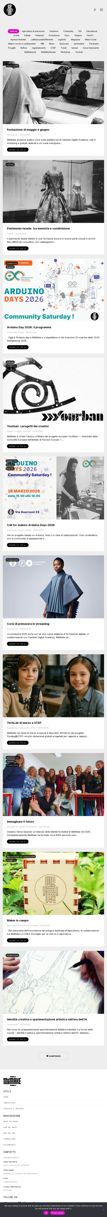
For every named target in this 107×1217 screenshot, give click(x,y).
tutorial (75, 48)
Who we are (9, 1133)
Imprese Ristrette (18, 39)
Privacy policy (57, 1213)
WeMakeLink (30, 52)
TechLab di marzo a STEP (24, 722)
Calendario (9, 1145)
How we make (10, 1127)
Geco (67, 35)
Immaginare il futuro (20, 821)
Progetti (11, 48)
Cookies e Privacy (13, 1109)
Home (5, 1097)
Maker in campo (18, 920)
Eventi (16, 35)
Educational (92, 31)
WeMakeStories (48, 52)
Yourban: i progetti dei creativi (28, 426)
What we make (10, 1121)
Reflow (23, 48)
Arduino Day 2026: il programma (29, 327)
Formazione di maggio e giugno (28, 129)
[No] (103, 1209)
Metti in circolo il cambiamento (22, 44)
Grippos (78, 35)
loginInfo (62, 39)
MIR (42, 44)
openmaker (79, 44)
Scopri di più (16, 150)
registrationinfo (39, 48)
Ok (46, 1213)
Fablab (27, 35)
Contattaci (9, 1103)
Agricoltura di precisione (33, 31)
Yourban (79, 52)
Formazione (54, 35)
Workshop (65, 52)
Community (68, 31)
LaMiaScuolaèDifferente (42, 39)
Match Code (90, 39)
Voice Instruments (91, 48)
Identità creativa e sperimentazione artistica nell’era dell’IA (47, 1019)
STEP (53, 48)
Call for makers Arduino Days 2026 (31, 525)
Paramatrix (94, 44)
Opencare (64, 44)
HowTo (90, 35)
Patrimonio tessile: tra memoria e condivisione (38, 228)
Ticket (64, 48)
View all (13, 31)
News (51, 44)
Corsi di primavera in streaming (28, 624)
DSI (80, 31)
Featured (40, 35)
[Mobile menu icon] (101, 10)
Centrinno (53, 31)
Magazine (75, 39)
